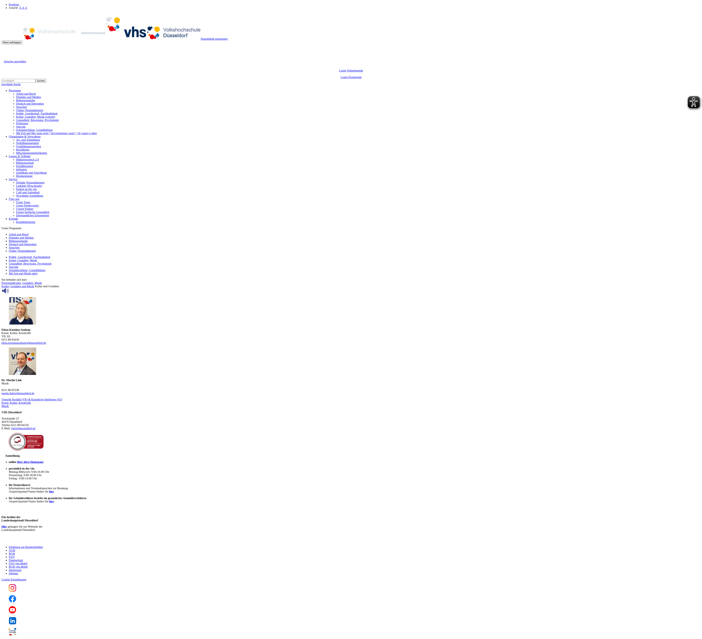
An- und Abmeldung (28, 139)
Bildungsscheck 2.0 (27, 159)
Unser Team (23, 202)
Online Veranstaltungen (29, 110)
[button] (31, 399)
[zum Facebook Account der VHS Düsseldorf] (12, 601)
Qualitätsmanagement (28, 146)
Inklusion (21, 169)
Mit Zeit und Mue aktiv (23, 273)
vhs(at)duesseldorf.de (23, 428)
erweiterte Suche (11, 84)
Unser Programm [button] (11, 228)
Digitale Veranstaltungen (30, 182)
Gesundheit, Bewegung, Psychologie (37, 120)
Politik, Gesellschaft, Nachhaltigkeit (36, 113)
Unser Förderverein (27, 205)
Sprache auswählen (15, 61)
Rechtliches (22, 149)
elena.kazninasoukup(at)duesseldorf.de (23, 342)
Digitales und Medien (28, 97)
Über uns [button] (14, 199)
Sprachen (21, 106)
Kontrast (14, 4)
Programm (7, 283)
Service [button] (13, 179)
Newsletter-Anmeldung (29, 195)
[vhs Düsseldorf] (101, 38)
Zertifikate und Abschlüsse (31, 172)
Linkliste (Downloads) (29, 185)
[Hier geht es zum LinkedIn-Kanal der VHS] (12, 623)
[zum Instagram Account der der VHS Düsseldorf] (12, 590)
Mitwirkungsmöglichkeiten (31, 152)
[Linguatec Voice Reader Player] (13, 290)
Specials (21, 126)
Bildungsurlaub (25, 162)
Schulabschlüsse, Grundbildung (34, 129)
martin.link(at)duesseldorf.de (17, 393)
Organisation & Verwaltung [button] (25, 136)
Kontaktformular (25, 222)
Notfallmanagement (27, 143)
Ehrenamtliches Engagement (32, 215)
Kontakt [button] (13, 218)
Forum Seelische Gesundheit (32, 212)
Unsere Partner (24, 208)
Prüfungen (22, 123)
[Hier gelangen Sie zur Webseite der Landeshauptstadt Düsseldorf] (27, 540)
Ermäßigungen (24, 166)
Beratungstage (24, 176)
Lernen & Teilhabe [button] (20, 156)
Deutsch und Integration (30, 103)
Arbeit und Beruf (26, 93)
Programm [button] (15, 90)
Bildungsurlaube (25, 100)
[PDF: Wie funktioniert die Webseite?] (4, 49)
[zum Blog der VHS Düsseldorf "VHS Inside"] (12, 634)
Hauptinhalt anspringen (214, 38)
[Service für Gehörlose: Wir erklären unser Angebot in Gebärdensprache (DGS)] (4, 57)
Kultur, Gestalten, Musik (35, 116)
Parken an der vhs (26, 189)
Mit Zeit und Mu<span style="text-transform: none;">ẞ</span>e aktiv (56, 133)
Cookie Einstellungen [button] (13, 579)
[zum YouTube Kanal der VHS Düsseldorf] (12, 612)
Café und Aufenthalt (27, 192)
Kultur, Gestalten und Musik (17, 286)
